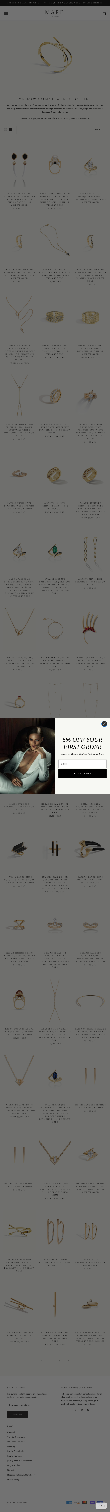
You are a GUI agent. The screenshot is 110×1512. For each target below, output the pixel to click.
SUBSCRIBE (82, 773)
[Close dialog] (104, 724)
